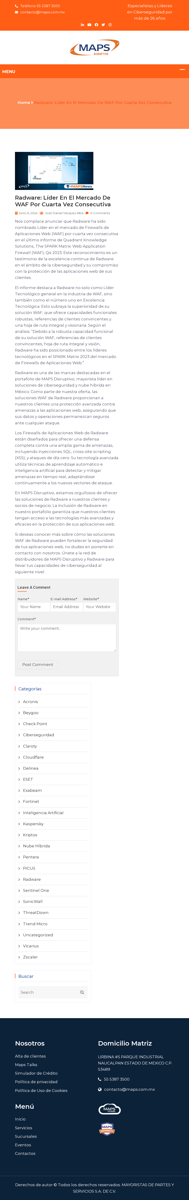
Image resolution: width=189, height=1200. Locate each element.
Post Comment (37, 664)
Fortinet (31, 801)
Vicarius (31, 946)
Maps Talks (26, 1064)
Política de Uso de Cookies (41, 1090)
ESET (28, 779)
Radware (32, 879)
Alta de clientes (30, 1056)
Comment (26, 619)
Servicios (23, 1128)
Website (91, 599)
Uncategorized (38, 935)
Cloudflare (33, 757)
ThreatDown (36, 912)
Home (24, 102)
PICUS (29, 868)
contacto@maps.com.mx (42, 12)
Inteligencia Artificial (43, 812)
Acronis (30, 701)
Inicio (20, 1119)
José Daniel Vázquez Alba (63, 213)
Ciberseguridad (38, 735)
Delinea (30, 768)
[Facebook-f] (96, 25)
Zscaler (30, 957)
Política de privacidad (36, 1081)
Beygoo (30, 712)
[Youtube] (89, 25)
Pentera (31, 857)
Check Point (35, 723)
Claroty (30, 746)
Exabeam (32, 790)
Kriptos (30, 835)
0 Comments (100, 213)
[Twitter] (103, 25)
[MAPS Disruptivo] (94, 47)
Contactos (25, 1153)
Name (23, 599)
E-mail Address (63, 599)
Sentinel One (36, 890)
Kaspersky (33, 824)
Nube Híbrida (36, 846)
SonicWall (33, 901)
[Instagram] (110, 25)
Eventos (23, 1145)
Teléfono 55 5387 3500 (40, 6)
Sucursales (26, 1136)
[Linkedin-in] (82, 25)
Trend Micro (35, 924)
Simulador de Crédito (36, 1073)
